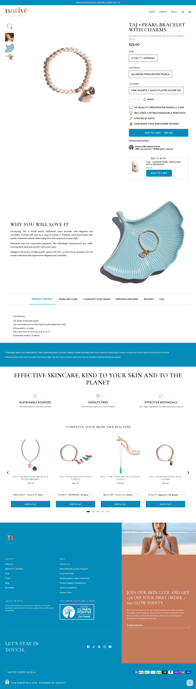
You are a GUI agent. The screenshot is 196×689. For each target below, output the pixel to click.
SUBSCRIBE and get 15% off (189, 625)
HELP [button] (63, 558)
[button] (152, 11)
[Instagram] (104, 646)
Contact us (64, 564)
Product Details (42, 299)
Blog (7, 583)
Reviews (149, 299)
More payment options (139, 140)
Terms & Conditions (68, 587)
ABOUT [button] (9, 558)
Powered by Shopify (52, 682)
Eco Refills (9, 587)
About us (9, 564)
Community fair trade (96, 299)
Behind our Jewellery (14, 568)
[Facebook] (88, 646)
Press (7, 578)
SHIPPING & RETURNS (127, 299)
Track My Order (67, 573)
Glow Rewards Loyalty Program (74, 568)
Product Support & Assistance (73, 583)
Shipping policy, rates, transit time (75, 578)
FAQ (161, 299)
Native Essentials (19, 682)
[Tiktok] (93, 646)
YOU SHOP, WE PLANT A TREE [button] (77, 600)
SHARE (150, 99)
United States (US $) (20, 672)
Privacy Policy (66, 592)
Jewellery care (67, 299)
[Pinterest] (99, 646)
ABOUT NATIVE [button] (14, 600)
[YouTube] (110, 646)
